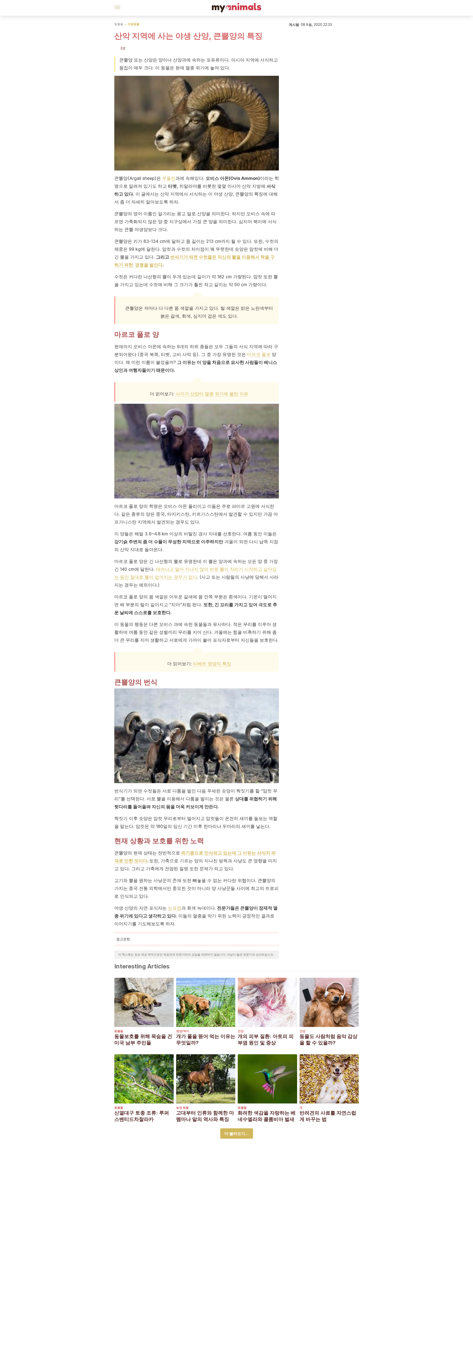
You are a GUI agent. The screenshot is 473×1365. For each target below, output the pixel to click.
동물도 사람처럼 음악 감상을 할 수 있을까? (328, 1039)
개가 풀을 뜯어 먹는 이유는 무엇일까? (205, 1039)
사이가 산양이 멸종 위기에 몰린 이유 (212, 393)
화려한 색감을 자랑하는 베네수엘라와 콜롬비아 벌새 (267, 1116)
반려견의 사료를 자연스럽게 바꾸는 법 (328, 1116)
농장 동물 (182, 1107)
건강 (241, 1031)
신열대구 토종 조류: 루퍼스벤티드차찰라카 (141, 1116)
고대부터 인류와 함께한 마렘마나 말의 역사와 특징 (205, 1116)
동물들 (118, 24)
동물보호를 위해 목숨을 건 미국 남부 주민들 (143, 1039)
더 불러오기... (236, 1133)
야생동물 (133, 24)
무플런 (168, 178)
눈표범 (174, 908)
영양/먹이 (182, 1031)
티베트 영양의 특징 (212, 663)
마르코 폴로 (258, 354)
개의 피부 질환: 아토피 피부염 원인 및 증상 (266, 1039)
